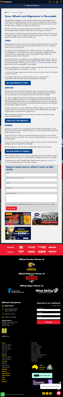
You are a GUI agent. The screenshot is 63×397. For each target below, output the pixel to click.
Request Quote (11, 208)
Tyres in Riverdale (35, 353)
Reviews (4, 381)
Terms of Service (47, 204)
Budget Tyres (34, 359)
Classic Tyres (6, 375)
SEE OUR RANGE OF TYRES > (17, 83)
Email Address (40, 308)
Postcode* (8, 188)
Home (8, 12)
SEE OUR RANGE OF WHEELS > (18, 151)
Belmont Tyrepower (32, 5)
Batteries (4, 363)
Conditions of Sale (20, 394)
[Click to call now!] (49, 2)
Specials (4, 369)
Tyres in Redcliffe (35, 351)
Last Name (39, 316)
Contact (4, 371)
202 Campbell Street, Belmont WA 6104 (11, 310)
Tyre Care (4, 351)
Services (4, 361)
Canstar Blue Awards (36, 357)
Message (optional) (11, 193)
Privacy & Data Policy (11, 394)
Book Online (6, 373)
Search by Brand (6, 349)
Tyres (3, 343)
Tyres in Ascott (35, 345)
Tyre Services (5, 365)
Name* (8, 173)
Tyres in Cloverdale (36, 347)
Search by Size (6, 347)
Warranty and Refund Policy (38, 355)
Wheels (4, 355)
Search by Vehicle (6, 345)
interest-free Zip (35, 62)
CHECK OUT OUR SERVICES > (17, 121)
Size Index (34, 343)
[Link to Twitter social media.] (50, 393)
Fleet (3, 377)
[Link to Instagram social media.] (47, 393)
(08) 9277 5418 (10, 314)
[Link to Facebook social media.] (43, 393)
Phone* (14, 178)
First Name (39, 312)
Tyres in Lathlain (35, 349)
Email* (8, 183)
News (4, 379)
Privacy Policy (36, 204)
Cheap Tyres (34, 361)
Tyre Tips (4, 353)
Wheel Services (6, 367)
